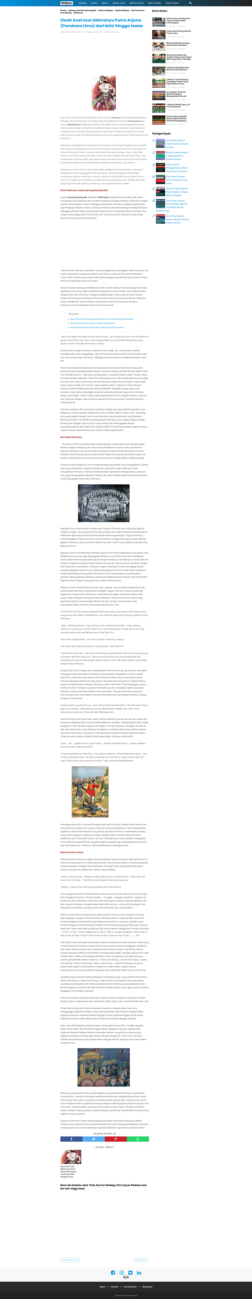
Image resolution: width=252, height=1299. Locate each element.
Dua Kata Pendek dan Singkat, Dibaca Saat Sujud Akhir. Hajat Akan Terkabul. (178, 57)
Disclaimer (147, 1287)
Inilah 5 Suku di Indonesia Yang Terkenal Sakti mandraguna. (178, 20)
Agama (94, 3)
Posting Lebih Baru (70, 1260)
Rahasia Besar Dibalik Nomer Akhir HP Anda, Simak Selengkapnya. (176, 118)
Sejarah (83, 3)
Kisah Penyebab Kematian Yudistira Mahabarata (92, 323)
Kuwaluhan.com (132, 1295)
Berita (105, 3)
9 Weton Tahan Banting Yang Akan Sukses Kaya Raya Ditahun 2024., (177, 81)
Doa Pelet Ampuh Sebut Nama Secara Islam (177, 179)
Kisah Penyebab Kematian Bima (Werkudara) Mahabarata (97, 327)
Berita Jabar (154, 3)
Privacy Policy (130, 1287)
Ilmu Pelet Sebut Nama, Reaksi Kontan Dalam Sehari (177, 219)
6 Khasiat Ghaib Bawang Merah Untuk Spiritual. (177, 69)
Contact (114, 1287)
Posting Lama (141, 1260)
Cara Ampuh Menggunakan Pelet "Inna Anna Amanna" (177, 168)
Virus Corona (172, 3)
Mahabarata (69, 9)
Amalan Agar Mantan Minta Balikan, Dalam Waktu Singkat (177, 192)
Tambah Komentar (111, 32)
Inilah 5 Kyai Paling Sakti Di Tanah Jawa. (178, 32)
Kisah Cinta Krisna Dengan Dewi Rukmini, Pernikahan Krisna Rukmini (101, 319)
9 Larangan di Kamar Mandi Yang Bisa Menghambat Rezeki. (176, 94)
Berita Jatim (119, 3)
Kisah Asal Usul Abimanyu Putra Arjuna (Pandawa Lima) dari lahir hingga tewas (68, 1171)
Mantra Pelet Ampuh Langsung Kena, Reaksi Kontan (177, 155)
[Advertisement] (104, 54)
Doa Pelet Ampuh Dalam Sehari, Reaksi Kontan (177, 143)
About (102, 1287)
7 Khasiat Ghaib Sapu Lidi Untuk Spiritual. (178, 106)
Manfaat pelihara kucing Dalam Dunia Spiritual (178, 44)
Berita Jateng (137, 3)
